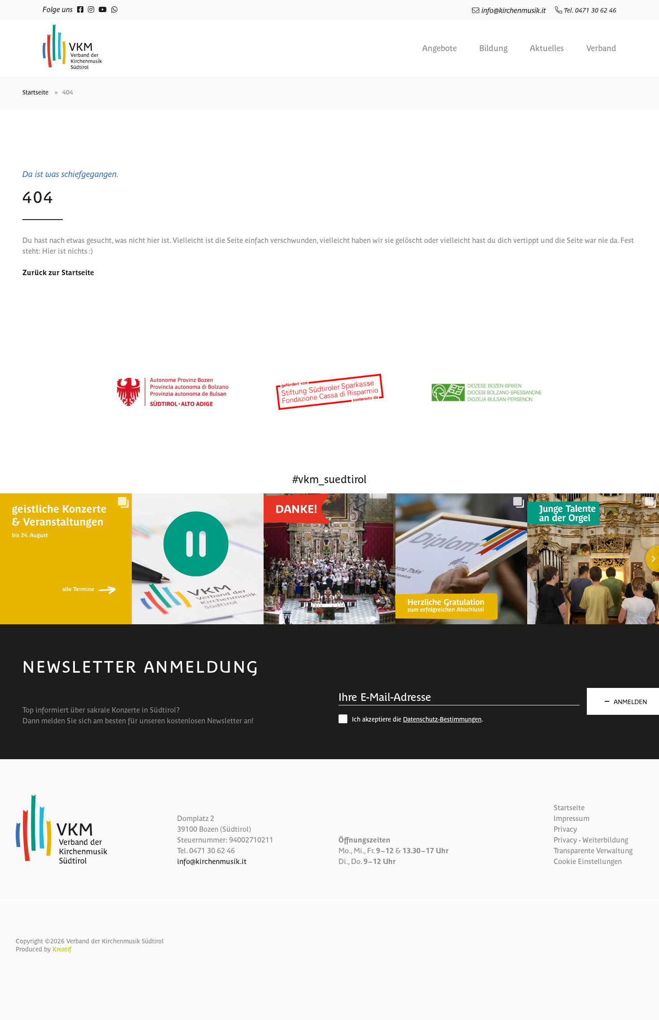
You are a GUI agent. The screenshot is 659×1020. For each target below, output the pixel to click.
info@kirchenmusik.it (513, 9)
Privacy (565, 828)
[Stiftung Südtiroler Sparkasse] (329, 391)
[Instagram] (91, 8)
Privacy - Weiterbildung (591, 839)
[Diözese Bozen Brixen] (486, 392)
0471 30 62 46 (212, 850)
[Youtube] (103, 8)
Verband (601, 47)
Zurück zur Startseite (58, 272)
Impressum (572, 817)
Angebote (439, 47)
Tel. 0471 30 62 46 (589, 10)
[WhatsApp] (114, 8)
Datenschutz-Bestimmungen (442, 719)
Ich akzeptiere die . (417, 719)
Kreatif (61, 949)
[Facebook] (80, 8)
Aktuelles (547, 47)
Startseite (35, 92)
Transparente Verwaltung (593, 850)
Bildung (493, 47)
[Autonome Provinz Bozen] (173, 392)
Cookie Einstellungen (588, 860)
